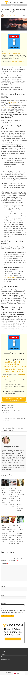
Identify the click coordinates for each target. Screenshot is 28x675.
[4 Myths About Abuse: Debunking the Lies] (5, 479)
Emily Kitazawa (12, 540)
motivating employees (10, 277)
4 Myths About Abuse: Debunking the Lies (5, 492)
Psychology (13, 410)
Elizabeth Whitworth (14, 15)
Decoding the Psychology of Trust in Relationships (12, 531)
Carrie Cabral (4, 536)
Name (3, 586)
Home (3, 651)
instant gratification (12, 102)
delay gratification (6, 107)
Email (3, 595)
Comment (4, 563)
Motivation (7, 410)
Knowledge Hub (5, 659)
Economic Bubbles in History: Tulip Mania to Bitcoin (13, 429)
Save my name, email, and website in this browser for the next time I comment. (13, 611)
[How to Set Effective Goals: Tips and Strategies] (12, 479)
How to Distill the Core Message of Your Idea (14, 420)
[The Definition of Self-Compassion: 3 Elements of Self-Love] (20, 479)
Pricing (3, 654)
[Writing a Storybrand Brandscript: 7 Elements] (5, 516)
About (3, 657)
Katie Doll (4, 499)
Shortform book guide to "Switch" (12, 53)
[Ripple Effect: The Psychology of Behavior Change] (20, 516)
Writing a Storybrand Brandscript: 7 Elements (5, 529)
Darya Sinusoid (12, 499)
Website (3, 603)
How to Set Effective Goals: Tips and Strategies (12, 492)
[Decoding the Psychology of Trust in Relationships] (12, 516)
